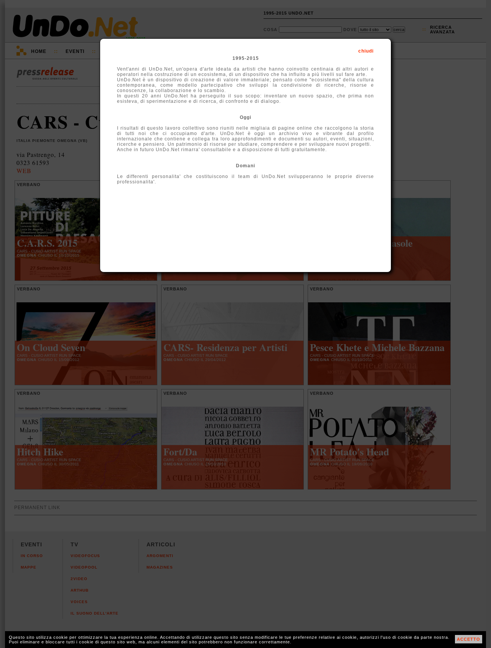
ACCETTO (468, 639)
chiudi (366, 51)
